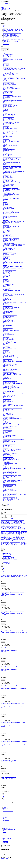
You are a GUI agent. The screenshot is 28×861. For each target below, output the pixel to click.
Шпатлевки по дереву (8, 254)
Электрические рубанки (9, 193)
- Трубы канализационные (17, 537)
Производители (7, 828)
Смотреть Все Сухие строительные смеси (13, 214)
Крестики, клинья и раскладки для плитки (13, 405)
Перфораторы (7, 175)
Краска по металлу (8, 249)
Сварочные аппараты (8, 184)
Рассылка (5, 842)
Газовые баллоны (7, 304)
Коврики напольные (8, 320)
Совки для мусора (8, 352)
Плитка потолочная (8, 75)
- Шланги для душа (18, 538)
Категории (3, 50)
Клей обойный (7, 399)
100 (4, 573)
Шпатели (5, 153)
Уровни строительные (8, 152)
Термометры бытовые (8, 363)
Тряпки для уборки (8, 370)
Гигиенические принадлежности (11, 307)
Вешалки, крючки (7, 300)
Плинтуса (6, 64)
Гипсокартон (6, 217)
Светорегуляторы (7, 446)
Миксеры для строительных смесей (12, 111)
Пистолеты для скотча (9, 86)
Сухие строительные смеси (9, 34)
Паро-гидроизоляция (8, 236)
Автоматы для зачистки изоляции (11, 88)
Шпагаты (5, 379)
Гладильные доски (8, 308)
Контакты (5, 817)
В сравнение (6, 589)
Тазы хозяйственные (8, 360)
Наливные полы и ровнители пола (11, 212)
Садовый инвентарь (8, 384)
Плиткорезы (6, 130)
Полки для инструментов (9, 341)
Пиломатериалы (7, 271)
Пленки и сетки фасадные (9, 435)
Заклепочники (7, 98)
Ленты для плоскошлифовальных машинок (13, 171)
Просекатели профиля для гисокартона (12, 133)
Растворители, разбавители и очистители (13, 262)
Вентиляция (6, 462)
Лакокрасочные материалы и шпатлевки (12, 37)
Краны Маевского (8, 469)
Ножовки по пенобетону (9, 84)
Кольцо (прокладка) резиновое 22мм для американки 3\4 (14, 688)
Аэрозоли (6, 246)
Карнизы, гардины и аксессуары (11, 73)
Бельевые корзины (8, 295)
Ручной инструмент (8, 31)
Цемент (5, 203)
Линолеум (6, 63)
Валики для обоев (7, 92)
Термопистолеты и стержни (10, 364)
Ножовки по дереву (8, 120)
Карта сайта (6, 820)
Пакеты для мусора (8, 335)
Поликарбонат (7, 235)
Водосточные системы (9, 232)
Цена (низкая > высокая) (9, 557)
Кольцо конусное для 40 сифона (8, 778)
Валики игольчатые (8, 93)
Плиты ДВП (6, 272)
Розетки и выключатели (9, 450)
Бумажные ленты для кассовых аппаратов (13, 294)
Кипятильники (7, 317)
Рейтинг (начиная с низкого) (10, 560)
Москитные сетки (7, 331)
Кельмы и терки (7, 102)
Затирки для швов (8, 207)
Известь (5, 199)
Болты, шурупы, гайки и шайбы (11, 239)
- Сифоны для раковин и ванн (18, 536)
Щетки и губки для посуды (10, 381)
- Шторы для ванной (15, 539)
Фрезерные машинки (8, 186)
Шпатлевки (6, 209)
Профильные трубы (8, 414)
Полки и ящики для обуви (9, 342)
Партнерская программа (8, 830)
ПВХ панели (6, 412)
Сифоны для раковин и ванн (10, 481)
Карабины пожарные (8, 316)
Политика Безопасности (8, 809)
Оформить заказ (4, 859)
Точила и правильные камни (10, 368)
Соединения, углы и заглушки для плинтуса (14, 68)
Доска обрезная (7, 280)
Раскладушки (6, 347)
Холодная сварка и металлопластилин (12, 374)
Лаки (5, 261)
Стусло (5, 144)
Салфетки (6, 350)
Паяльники (6, 126)
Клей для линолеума (8, 391)
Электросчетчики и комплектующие (12, 449)
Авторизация (6, 3)
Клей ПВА (6, 400)
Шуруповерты (7, 191)
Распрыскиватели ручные (9, 348)
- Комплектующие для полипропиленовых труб (14, 529)
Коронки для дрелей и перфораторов (12, 166)
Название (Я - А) (7, 556)
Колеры (5, 258)
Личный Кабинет (7, 838)
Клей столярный (7, 433)
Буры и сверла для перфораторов (11, 159)
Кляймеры (6, 225)
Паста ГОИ (6, 410)
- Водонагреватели (11, 528)
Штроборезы (6, 190)
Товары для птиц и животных (10, 366)
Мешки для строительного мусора (11, 387)
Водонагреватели (7, 466)
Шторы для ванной (8, 489)
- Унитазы (13, 540)
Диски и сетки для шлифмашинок (11, 162)
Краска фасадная (7, 252)
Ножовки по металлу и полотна (11, 122)
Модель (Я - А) (6, 563)
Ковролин (6, 60)
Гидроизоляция (7, 213)
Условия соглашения (8, 811)
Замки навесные (7, 312)
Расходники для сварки (9, 415)
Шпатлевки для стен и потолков (11, 263)
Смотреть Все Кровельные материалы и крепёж (14, 244)
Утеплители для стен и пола (10, 426)
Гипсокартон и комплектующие (10, 35)
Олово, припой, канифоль (9, 123)
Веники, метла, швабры (9, 382)
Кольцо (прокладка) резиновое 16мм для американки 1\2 (14, 632)
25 (3, 569)
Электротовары (6, 42)
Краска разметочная (8, 250)
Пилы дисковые (7, 176)
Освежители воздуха (8, 334)
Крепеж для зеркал (8, 404)
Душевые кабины (7, 467)
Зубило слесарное (7, 101)
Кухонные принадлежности (10, 326)
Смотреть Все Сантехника (9, 500)
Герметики (6, 432)
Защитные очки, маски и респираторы (12, 100)
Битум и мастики (7, 234)
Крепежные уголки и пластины (11, 226)
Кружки (5, 324)
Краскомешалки (7, 108)
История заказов (7, 839)
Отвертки (6, 124)
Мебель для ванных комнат (10, 498)
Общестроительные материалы (10, 41)
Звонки (5, 313)
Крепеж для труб (7, 473)
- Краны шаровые (10, 531)
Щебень (5, 204)
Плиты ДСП (6, 273)
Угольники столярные (8, 150)
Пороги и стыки (7, 67)
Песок (5, 202)
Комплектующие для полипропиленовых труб (14, 468)
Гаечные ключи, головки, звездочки (12, 96)
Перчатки (6, 337)
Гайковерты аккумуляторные (10, 160)
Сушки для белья (7, 359)
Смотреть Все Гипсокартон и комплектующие (14, 221)
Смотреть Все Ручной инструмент (11, 155)
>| (3, 799)
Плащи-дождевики (8, 338)
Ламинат (5, 61)
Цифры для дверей (8, 375)
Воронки (5, 303)
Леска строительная (8, 409)
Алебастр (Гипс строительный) (11, 198)
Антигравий (6, 259)
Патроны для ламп (8, 451)
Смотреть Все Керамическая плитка (11, 56)
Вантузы (5, 298)
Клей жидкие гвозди (8, 397)
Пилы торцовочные (8, 179)
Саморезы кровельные (9, 240)
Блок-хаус (6, 277)
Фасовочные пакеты (8, 372)
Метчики (5, 110)
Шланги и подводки (8, 488)
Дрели (5, 163)
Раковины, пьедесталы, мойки (10, 493)
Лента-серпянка (7, 406)
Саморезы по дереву (8, 241)
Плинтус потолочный (8, 74)
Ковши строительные (8, 106)
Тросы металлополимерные (10, 369)
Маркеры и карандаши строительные (12, 330)
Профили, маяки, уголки (9, 218)
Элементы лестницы (8, 284)
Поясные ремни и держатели (10, 344)
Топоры (5, 148)
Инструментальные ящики (10, 315)
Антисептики (6, 256)
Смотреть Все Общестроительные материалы (13, 439)
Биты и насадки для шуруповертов (11, 158)
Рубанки (5, 135)
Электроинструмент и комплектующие (12, 33)
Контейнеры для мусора (9, 321)
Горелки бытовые (7, 309)
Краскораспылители (8, 168)
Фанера (5, 276)
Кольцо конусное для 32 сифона (8, 761)
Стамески (6, 139)
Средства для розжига (8, 355)
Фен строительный (8, 185)
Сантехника (6, 44)
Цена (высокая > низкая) (9, 558)
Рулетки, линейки (7, 136)
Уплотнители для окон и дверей (11, 424)
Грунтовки (6, 257)
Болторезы (6, 89)
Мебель (5, 28)
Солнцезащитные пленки (9, 353)
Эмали (5, 265)
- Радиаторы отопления (12, 534)
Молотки (5, 113)
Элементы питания (8, 457)
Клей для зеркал (7, 396)
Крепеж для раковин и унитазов (11, 472)
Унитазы (5, 491)
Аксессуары (6, 460)
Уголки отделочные (8, 423)
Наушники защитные (8, 83)
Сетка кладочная (7, 430)
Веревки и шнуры (8, 299)
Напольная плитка (8, 54)
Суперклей (6, 422)
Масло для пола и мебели (9, 253)
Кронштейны (6, 227)
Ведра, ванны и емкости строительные (12, 383)
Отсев (5, 200)
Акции (4, 832)
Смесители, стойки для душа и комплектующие (14, 494)
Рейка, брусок (7, 286)
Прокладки (6, 477)
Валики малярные (8, 95)
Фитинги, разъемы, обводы (10, 497)
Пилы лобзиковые (8, 177)
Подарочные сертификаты (9, 829)
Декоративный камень (9, 437)
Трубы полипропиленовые (10, 485)
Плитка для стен (7, 55)
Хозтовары (5, 40)
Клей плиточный (7, 206)
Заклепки (5, 223)
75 (3, 571)
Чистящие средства (8, 378)
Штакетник (6, 289)
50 (3, 570)
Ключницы (6, 319)
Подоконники (7, 413)
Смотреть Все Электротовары (10, 463)
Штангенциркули (7, 154)
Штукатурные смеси (8, 208)
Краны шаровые (7, 471)
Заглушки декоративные (9, 395)
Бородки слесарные (8, 91)
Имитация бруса (7, 283)
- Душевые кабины (21, 528)
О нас (4, 807)
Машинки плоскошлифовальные (11, 172)
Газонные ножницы (8, 306)
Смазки (5, 351)
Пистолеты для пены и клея (10, 128)
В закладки (6, 588)
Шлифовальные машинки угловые (11, 189)
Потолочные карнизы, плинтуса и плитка (13, 30)
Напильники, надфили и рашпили (11, 115)
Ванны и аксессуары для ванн (10, 490)
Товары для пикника (8, 365)
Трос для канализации (8, 482)
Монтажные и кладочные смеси (11, 211)
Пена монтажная (7, 431)
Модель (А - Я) (6, 562)
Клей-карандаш (7, 402)
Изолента (5, 442)
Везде (4, 25)
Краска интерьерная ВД (9, 248)
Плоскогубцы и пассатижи (10, 131)
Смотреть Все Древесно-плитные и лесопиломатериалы (11, 291)
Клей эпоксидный (8, 401)
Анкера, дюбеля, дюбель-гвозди (11, 238)
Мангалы (5, 329)
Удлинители (6, 454)
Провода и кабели (8, 455)
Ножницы (6, 333)
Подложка (6, 65)
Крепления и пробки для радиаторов (12, 475)
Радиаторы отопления (8, 478)
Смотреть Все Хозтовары (9, 388)
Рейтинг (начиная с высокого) (10, 559)
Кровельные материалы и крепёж (11, 36)
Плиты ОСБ (6, 275)
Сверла (5, 137)
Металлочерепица (8, 229)
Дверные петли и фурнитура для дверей (13, 393)
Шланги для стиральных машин (11, 499)
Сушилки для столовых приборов (11, 357)
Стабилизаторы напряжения (10, 453)
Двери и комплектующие (9, 270)
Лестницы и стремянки (9, 386)
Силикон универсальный (9, 417)
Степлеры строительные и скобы (11, 141)
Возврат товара (6, 818)
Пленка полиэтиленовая (9, 339)
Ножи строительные (8, 117)
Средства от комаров (8, 356)
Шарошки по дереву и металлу (10, 188)
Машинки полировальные (9, 173)
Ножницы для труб (8, 118)
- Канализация (12, 543)
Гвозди (5, 392)
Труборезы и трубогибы (9, 149)
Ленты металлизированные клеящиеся (12, 408)
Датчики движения (8, 311)
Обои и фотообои (7, 436)
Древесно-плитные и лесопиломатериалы (13, 39)
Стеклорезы (6, 140)
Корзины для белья (8, 322)
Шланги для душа (7, 486)
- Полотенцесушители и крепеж (14, 533)
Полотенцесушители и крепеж (10, 476)
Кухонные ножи (7, 325)
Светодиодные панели (9, 444)
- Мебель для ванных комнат (11, 544)
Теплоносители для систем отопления (12, 361)
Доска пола (6, 281)
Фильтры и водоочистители (10, 373)
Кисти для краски (7, 104)
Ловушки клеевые (8, 328)
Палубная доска (7, 285)
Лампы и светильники (9, 458)
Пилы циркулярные (8, 180)
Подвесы (5, 220)
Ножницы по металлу (8, 119)
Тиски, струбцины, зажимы (10, 145)
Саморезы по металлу (8, 243)
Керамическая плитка (8, 26)
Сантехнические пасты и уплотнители (12, 480)
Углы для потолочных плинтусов (11, 77)
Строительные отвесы (8, 142)
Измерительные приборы (9, 441)
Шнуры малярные (8, 428)
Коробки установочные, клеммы (11, 459)
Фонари (5, 448)
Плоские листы (7, 230)
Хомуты (5, 427)
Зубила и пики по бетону (9, 164)
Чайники (5, 377)
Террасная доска (7, 288)
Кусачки (5, 109)
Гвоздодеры (6, 97)
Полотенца (6, 343)
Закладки (5, 841)
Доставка (5, 808)
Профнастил (6, 231)
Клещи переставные (8, 82)
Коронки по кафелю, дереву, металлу (12, 167)
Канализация (6, 495)
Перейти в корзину (5, 858)
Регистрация (6, 4)
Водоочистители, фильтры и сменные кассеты (14, 302)
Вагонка (5, 279)
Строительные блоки (8, 421)
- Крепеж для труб (9, 532)
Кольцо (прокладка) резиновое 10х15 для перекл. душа (13, 576)
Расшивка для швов (8, 87)
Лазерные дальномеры (9, 169)
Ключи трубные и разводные (10, 105)
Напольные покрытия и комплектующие (12, 29)
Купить (2, 586)
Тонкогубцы (6, 146)
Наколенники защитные (9, 114)
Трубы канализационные (9, 484)
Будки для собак (7, 297)
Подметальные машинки (9, 181)
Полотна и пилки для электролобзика (12, 182)
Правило (5, 132)
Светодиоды (6, 445)
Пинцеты (5, 127)
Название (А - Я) (7, 554)
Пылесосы (6, 346)
